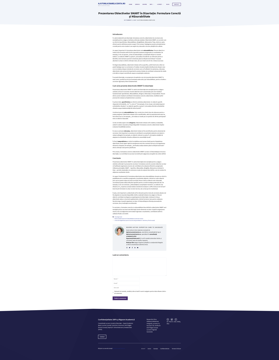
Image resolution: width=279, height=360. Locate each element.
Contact (176, 4)
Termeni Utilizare (176, 348)
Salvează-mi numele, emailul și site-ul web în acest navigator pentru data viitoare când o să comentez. (140, 292)
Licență (159, 4)
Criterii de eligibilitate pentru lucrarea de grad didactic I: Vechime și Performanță (135, 220)
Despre (145, 4)
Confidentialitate (164, 348)
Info (151, 4)
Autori (149, 348)
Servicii (137, 4)
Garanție (155, 348)
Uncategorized (118, 217)
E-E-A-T (143, 348)
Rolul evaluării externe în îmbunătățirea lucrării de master (129, 218)
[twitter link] (172, 319)
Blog (167, 4)
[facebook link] (176, 319)
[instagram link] (168, 319)
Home (130, 4)
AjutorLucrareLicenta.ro (111, 3)
